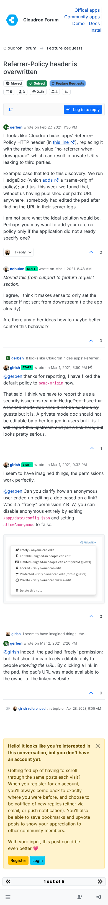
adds (47, 180)
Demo (78, 23)
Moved (16, 83)
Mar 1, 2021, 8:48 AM (73, 269)
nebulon (17, 269)
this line (61, 142)
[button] (8, 897)
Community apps (82, 16)
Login (37, 860)
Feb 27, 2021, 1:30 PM (58, 127)
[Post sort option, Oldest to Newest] (11, 109)
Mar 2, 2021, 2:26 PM (58, 643)
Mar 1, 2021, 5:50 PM (69, 367)
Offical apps (87, 10)
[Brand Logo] (12, 20)
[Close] (97, 746)
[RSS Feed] (66, 92)
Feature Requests (69, 83)
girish (15, 367)
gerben (16, 127)
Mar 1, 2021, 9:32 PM (69, 464)
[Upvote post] (91, 252)
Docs (94, 23)
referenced (36, 708)
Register (18, 860)
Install (96, 30)
